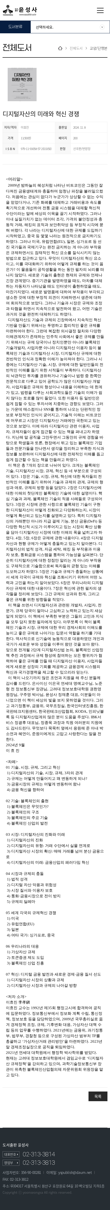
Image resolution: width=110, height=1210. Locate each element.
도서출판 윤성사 (16, 1145)
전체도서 (76, 48)
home (60, 48)
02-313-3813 (39, 1163)
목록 (97, 1096)
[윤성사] (20, 10)
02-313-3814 (39, 1154)
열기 (100, 10)
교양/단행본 (98, 48)
